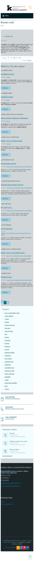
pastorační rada (9, 361)
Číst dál (5, 88)
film (6, 334)
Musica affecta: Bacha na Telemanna (14, 118)
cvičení (7, 319)
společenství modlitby (11, 383)
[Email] (17, 58)
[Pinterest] (14, 58)
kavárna (7, 343)
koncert (29, 60)
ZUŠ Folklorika (6, 229)
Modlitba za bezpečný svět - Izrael (18, 441)
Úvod (2, 25)
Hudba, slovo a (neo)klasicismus (13, 253)
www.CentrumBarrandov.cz (10, 486)
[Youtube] (24, 548)
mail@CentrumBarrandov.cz (11, 483)
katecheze (7, 340)
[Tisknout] (20, 58)
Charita (7, 337)
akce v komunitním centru (17, 166)
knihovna (7, 346)
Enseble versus (6, 277)
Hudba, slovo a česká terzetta (11, 141)
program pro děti (23, 233)
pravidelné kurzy (9, 368)
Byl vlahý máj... (7, 207)
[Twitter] (11, 58)
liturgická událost (10, 352)
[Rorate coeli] (8, 36)
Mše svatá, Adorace (14, 449)
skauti (2, 501)
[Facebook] (8, 58)
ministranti (8, 355)
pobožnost (8, 364)
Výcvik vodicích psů (7, 504)
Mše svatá (12, 433)
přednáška (8, 377)
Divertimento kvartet (8, 163)
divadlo (7, 322)
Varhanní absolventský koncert (12, 185)
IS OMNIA (22, 542)
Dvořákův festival (7, 74)
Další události (7, 456)
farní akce (7, 328)
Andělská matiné (7, 97)
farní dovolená (9, 331)
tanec (6, 386)
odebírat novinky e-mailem (21, 543)
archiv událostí (28, 166)
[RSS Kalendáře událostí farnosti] (18, 548)
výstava (7, 389)
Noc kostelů (8, 358)
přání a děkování (9, 374)
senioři (7, 380)
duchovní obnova (10, 325)
